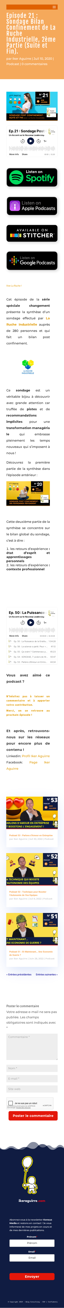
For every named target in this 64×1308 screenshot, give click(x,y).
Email (32, 1251)
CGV (43, 1302)
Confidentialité (55, 1302)
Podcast (12, 64)
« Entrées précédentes (18, 974)
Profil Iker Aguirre (36, 756)
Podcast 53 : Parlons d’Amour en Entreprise (31, 835)
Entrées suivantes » (47, 974)
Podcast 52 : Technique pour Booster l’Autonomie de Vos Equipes (27, 893)
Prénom (32, 1236)
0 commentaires (34, 64)
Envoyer (32, 1277)
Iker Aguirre (21, 59)
